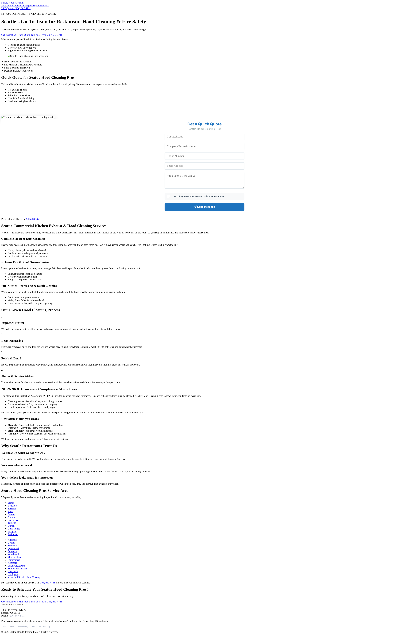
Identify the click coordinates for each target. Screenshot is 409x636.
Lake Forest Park (16, 565)
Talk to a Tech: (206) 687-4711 (46, 35)
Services (5, 5)
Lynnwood (13, 548)
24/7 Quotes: (16, 8)
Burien (11, 525)
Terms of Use (36, 627)
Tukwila (12, 523)
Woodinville (14, 554)
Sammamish (14, 560)
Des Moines (14, 528)
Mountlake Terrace (17, 568)
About (3, 627)
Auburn (11, 517)
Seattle (12, 2)
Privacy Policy (22, 627)
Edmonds (12, 551)
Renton (11, 514)
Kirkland (12, 539)
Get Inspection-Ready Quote (15, 35)
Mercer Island (15, 557)
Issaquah (12, 531)
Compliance (29, 5)
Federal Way (14, 520)
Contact (11, 627)
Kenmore (12, 562)
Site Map (46, 627)
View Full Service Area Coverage (25, 577)
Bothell (11, 542)
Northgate (13, 574)
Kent (10, 511)
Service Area (42, 5)
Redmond (13, 534)
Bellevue (12, 505)
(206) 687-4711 (34, 219)
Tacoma (12, 508)
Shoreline (12, 545)
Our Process (16, 5)
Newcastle (13, 571)
